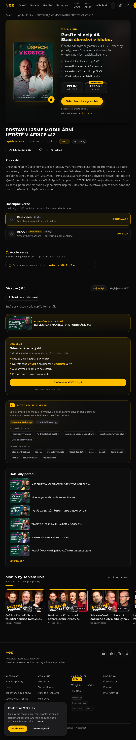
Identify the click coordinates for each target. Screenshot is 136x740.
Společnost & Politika (17, 698)
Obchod (102, 5)
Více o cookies (36, 721)
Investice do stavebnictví (111, 434)
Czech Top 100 (76, 452)
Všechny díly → (18, 560)
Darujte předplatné (48, 692)
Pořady (34, 5)
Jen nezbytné (40, 728)
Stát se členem (46, 687)
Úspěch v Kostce (24, 15)
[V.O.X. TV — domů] (10, 5)
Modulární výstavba (21, 434)
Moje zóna (43, 698)
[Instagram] (119, 653)
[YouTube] (103, 653)
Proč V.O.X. (77, 5)
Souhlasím (17, 728)
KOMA (38, 452)
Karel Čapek (117, 452)
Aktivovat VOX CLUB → (62, 265)
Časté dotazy (110, 681)
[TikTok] (127, 653)
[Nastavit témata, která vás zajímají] (128, 5)
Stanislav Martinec (21, 452)
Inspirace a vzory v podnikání (79, 434)
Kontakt (107, 687)
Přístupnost (80, 727)
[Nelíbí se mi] (40, 150)
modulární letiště (55, 452)
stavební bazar (30, 457)
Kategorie (62, 5)
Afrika (15, 457)
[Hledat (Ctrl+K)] (113, 5)
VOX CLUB (87, 5)
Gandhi (102, 452)
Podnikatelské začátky (48, 434)
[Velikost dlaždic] (120, 5)
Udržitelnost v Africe (22, 439)
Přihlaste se (85, 113)
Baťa (91, 452)
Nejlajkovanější (119, 288)
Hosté (8, 687)
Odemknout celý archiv (82, 101)
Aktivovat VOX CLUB (68, 382)
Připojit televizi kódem (83, 685)
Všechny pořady (14, 681)
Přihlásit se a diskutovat (23, 297)
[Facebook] (111, 653)
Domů (22, 5)
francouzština (49, 457)
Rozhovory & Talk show (18, 692)
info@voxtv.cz (110, 692)
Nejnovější (99, 288)
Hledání (47, 5)
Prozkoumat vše (119, 577)
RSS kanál (76, 690)
